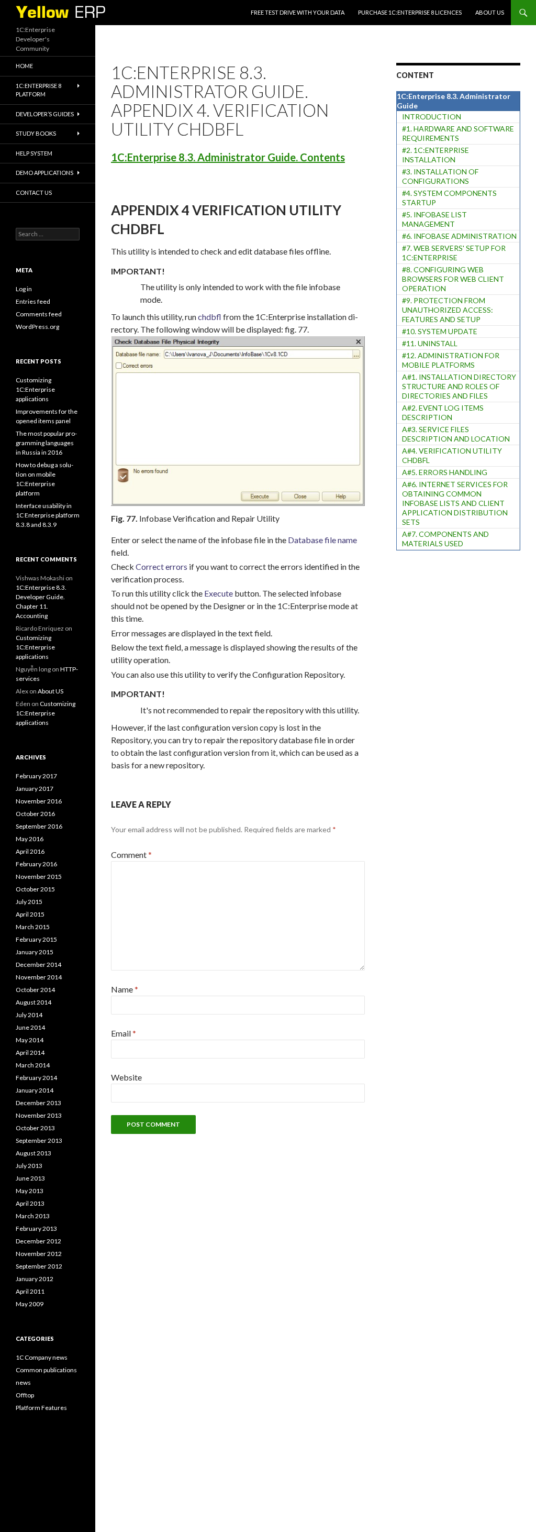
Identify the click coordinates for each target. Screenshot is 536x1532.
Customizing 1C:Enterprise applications (35, 389)
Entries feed (33, 301)
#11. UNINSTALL (429, 343)
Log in (24, 289)
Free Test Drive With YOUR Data (297, 12)
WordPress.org (37, 326)
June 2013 (30, 1178)
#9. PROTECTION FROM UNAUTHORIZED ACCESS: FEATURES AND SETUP (447, 310)
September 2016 (39, 826)
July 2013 (29, 1166)
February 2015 (36, 939)
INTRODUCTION (431, 116)
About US (489, 12)
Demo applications (44, 172)
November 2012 (39, 1254)
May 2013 (29, 1191)
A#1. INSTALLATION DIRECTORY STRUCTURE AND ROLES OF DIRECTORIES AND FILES (459, 386)
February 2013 (36, 1228)
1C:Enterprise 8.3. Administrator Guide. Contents (228, 157)
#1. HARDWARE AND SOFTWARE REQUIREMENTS (458, 133)
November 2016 (39, 801)
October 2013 (35, 1128)
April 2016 (30, 851)
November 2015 (39, 876)
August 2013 (33, 1153)
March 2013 (33, 1216)
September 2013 (39, 1140)
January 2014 (34, 1090)
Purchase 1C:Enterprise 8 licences (410, 12)
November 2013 (39, 1115)
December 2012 (38, 1241)
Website (126, 1077)
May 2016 (29, 839)
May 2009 (29, 1304)
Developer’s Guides (45, 114)
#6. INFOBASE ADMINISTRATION (459, 236)
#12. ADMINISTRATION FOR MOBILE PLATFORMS (450, 360)
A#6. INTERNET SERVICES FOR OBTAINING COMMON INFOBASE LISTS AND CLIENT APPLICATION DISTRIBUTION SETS (455, 503)
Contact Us (34, 192)
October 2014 (35, 990)
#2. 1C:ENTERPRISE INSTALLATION (435, 155)
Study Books (36, 133)
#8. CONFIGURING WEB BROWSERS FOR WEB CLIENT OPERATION (453, 279)
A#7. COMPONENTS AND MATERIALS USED (445, 539)
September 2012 (39, 1266)
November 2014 (39, 977)
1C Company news (42, 1357)
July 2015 (29, 902)
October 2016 (35, 814)
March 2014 (33, 1065)
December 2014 (38, 964)
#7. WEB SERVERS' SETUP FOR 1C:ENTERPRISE (454, 253)
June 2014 (30, 1027)
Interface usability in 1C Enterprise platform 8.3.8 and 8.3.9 (48, 515)
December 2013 (38, 1103)
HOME (24, 65)
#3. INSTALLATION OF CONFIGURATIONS (440, 176)
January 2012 (34, 1279)
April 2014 (30, 1052)
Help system (34, 153)
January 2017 (34, 788)
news (23, 1382)
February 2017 (36, 776)
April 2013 (30, 1203)
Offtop (25, 1395)
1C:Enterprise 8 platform (38, 90)
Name (124, 989)
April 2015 (30, 914)
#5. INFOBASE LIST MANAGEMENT (434, 219)
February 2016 (36, 864)
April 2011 (30, 1291)
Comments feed (39, 314)
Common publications (46, 1370)
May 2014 (29, 1040)
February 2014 (36, 1078)
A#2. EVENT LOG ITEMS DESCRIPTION (443, 412)
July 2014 (29, 1015)
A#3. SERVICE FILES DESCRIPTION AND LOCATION (456, 434)
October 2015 (35, 889)
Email (123, 1033)
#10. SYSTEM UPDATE (439, 331)
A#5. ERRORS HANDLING (444, 472)
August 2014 (33, 1002)
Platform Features (41, 1408)
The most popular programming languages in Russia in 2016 (46, 442)
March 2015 (33, 927)
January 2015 (34, 952)
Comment (131, 854)
